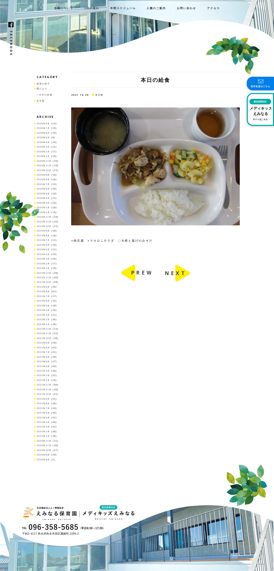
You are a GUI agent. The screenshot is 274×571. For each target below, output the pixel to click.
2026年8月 (43, 123)
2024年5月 (43, 249)
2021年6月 (43, 413)
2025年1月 (43, 212)
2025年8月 (43, 179)
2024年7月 (43, 240)
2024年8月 (43, 235)
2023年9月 (43, 287)
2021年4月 (43, 422)
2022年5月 (43, 361)
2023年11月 (44, 277)
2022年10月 (44, 338)
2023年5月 (43, 305)
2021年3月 (43, 427)
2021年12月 (44, 385)
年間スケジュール (123, 8)
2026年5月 (43, 137)
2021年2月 (43, 431)
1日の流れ (91, 8)
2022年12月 (44, 329)
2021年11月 (44, 389)
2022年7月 (43, 352)
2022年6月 (43, 357)
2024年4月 (43, 254)
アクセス (213, 8)
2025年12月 (44, 161)
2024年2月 (43, 264)
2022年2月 (43, 375)
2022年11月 (44, 333)
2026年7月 (43, 128)
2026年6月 (43, 133)
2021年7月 (43, 408)
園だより (42, 88)
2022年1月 (43, 380)
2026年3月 (43, 147)
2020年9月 (43, 455)
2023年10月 (44, 282)
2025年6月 (43, 189)
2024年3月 (43, 259)
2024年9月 (43, 231)
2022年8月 (43, 347)
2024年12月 (44, 217)
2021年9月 (43, 399)
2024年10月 (44, 226)
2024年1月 (43, 268)
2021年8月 (43, 403)
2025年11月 (44, 165)
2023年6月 (43, 301)
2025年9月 (43, 175)
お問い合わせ (186, 8)
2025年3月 (43, 203)
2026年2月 (43, 152)
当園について (63, 8)
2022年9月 (43, 343)
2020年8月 (43, 459)
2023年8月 (43, 291)
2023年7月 (43, 296)
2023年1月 (43, 324)
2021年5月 (43, 417)
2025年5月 (43, 193)
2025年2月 (43, 207)
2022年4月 (43, 366)
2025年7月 (43, 184)
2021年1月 (43, 436)
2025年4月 (43, 198)
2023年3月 (43, 315)
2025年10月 (44, 170)
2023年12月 (44, 273)
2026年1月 (43, 156)
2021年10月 (44, 394)
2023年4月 (43, 310)
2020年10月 (44, 450)
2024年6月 (43, 245)
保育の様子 (43, 84)
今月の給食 (45, 95)
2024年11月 (44, 222)
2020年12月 (44, 441)
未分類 (41, 101)
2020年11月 (44, 445)
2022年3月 (43, 371)
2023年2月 (43, 319)
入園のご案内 (156, 8)
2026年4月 (43, 142)
